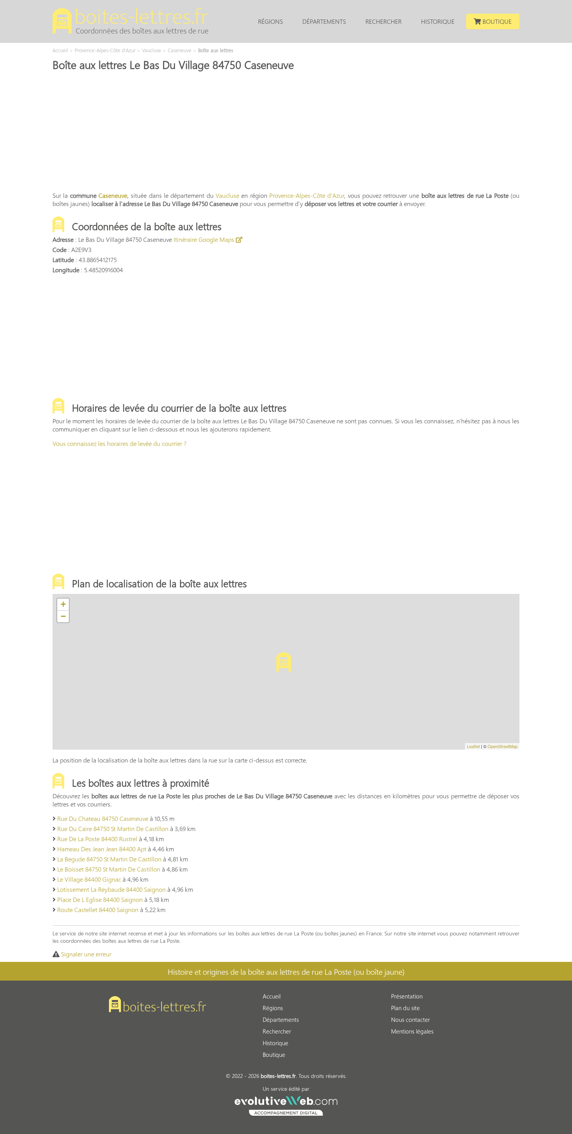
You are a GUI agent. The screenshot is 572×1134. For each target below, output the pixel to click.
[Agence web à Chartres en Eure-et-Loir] (286, 1104)
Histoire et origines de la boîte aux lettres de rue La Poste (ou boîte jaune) (286, 971)
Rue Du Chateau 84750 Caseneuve (102, 818)
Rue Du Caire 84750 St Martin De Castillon (112, 828)
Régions (270, 21)
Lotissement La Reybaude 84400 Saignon (111, 889)
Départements (324, 21)
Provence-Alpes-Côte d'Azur (306, 195)
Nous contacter (410, 1019)
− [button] (63, 616)
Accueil (272, 996)
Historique (437, 21)
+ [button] (63, 604)
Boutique (496, 21)
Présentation (407, 996)
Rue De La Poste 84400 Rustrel (97, 839)
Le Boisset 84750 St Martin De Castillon (108, 869)
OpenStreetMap (503, 746)
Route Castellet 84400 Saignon (98, 909)
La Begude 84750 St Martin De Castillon (109, 859)
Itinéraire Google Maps (205, 239)
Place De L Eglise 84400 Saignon (100, 899)
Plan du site (405, 1008)
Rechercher (383, 21)
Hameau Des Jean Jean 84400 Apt (101, 849)
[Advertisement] (286, 130)
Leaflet (473, 746)
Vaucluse (227, 195)
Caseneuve (112, 195)
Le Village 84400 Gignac (89, 879)
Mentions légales (412, 1031)
